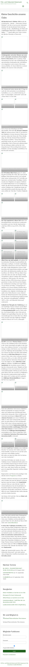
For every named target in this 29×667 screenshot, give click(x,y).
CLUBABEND (6, 577)
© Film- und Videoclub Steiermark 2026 (10, 663)
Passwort (5, 640)
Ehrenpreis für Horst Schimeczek (12, 595)
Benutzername (7, 635)
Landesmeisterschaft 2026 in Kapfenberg (14, 604)
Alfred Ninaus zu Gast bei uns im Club (13, 597)
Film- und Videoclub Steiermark (11, 2)
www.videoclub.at (13, 522)
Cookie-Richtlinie (17, 664)
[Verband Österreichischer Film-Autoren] (14, 618)
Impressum (23, 663)
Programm (13, 475)
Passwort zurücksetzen (9, 654)
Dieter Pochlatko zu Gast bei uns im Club (14, 592)
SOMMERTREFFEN (8, 572)
